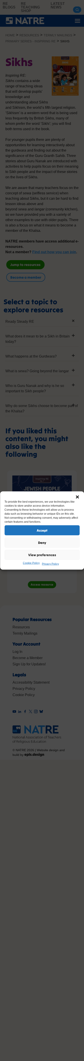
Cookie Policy (31, 563)
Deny (42, 542)
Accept (42, 530)
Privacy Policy (50, 563)
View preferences (42, 555)
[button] (77, 497)
